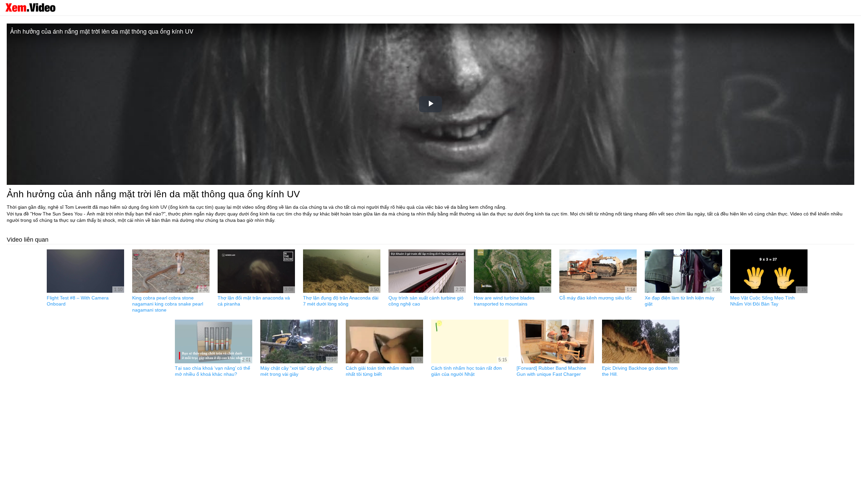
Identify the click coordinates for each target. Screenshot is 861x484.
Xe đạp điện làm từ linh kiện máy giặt (679, 301)
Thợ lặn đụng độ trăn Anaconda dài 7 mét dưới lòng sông (340, 301)
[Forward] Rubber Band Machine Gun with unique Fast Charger (551, 371)
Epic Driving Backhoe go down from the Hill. (640, 371)
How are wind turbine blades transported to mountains (504, 301)
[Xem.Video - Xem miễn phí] (30, 7)
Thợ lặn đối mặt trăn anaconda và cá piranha (254, 301)
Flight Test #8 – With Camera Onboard (78, 301)
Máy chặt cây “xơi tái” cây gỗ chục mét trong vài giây (296, 371)
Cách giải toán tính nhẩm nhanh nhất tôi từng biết (380, 371)
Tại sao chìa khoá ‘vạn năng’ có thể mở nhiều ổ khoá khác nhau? (212, 371)
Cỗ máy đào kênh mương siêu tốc (595, 297)
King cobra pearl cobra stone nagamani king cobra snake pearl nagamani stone (167, 304)
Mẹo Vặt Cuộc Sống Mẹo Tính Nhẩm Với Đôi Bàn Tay (762, 301)
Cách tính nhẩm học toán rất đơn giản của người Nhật (466, 371)
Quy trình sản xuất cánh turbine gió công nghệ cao (425, 301)
